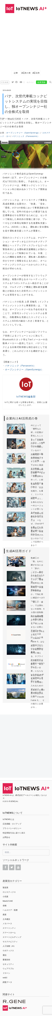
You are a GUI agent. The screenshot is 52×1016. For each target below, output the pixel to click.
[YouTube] (18, 867)
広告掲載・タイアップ (12, 824)
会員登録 (41, 82)
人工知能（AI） (9, 946)
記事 (16, 73)
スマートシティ (9, 928)
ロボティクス (8, 950)
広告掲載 (4, 82)
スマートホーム (9, 932)
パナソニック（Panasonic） (25, 136)
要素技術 (6, 960)
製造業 (5, 887)
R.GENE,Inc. (14, 801)
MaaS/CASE (14, 119)
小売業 (5, 897)
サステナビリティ (10, 942)
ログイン (30, 82)
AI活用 (36, 73)
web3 (5, 978)
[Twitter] (11, 867)
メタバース (7, 923)
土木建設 (6, 919)
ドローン (6, 973)
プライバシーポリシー (12, 828)
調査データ (7, 982)
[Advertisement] (26, 40)
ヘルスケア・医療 (10, 910)
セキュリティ (8, 964)
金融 (4, 905)
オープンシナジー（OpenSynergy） (23, 133)
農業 (4, 915)
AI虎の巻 (26, 73)
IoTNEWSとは (8, 819)
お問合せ (6, 837)
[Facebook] (5, 867)
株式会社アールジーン (24, 795)
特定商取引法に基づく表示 (14, 833)
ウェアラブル (8, 968)
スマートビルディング (12, 937)
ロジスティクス (9, 892)
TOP (2, 119)
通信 (4, 955)
